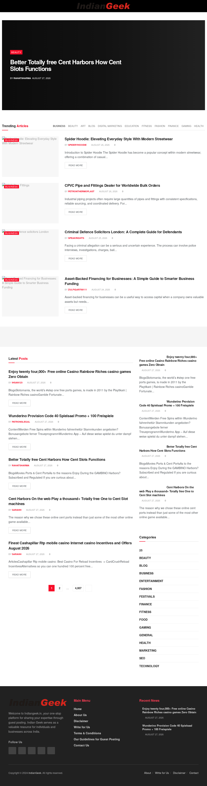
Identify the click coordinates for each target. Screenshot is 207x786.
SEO (142, 658)
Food (143, 619)
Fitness (147, 126)
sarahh (16, 509)
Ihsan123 (17, 382)
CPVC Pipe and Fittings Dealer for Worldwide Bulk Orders (112, 185)
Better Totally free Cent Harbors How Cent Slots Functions (65, 65)
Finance (173, 126)
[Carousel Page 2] (200, 61)
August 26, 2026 (100, 144)
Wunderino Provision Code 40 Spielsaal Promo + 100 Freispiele (60, 415)
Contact (194, 773)
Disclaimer (81, 721)
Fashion (160, 126)
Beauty (16, 52)
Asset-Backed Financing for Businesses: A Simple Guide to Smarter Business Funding (129, 281)
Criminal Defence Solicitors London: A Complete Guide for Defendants (123, 231)
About (147, 773)
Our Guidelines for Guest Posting (97, 739)
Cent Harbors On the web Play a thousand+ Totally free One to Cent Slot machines (68, 501)
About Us (80, 715)
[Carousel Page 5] (200, 74)
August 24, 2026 (100, 289)
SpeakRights (76, 237)
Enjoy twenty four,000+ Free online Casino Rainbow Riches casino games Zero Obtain (69, 374)
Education (132, 126)
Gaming (186, 126)
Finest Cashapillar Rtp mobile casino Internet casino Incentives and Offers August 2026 (70, 545)
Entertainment (151, 581)
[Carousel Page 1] (200, 56)
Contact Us (81, 745)
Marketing (147, 650)
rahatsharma (22, 78)
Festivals (147, 596)
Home (78, 709)
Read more (76, 165)
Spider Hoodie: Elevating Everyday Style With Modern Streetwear (119, 138)
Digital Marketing (110, 126)
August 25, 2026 (97, 237)
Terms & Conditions (87, 733)
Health (199, 126)
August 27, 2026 (35, 382)
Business (59, 126)
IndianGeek (35, 772)
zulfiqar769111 (77, 289)
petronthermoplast (81, 191)
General (146, 635)
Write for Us (82, 727)
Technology (149, 666)
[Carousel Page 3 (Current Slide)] (200, 65)
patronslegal (21, 421)
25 (141, 550)
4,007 (78, 588)
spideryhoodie (77, 144)
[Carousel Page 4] (200, 70)
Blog (91, 126)
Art (83, 126)
